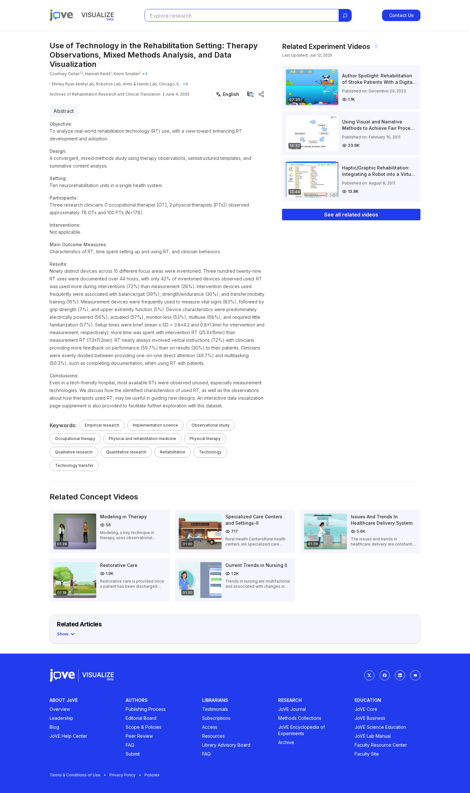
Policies (152, 775)
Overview (60, 709)
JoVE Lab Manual (373, 736)
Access (209, 727)
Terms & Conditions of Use (75, 775)
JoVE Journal (292, 709)
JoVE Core (366, 709)
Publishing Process (146, 709)
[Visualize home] (97, 15)
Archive (286, 742)
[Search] (345, 15)
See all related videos (351, 214)
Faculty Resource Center (381, 745)
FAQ (130, 745)
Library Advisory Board (226, 745)
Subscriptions (216, 718)
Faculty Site (367, 754)
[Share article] (261, 94)
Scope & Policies (143, 727)
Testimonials (215, 709)
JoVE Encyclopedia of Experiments (301, 730)
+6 (185, 84)
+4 (144, 73)
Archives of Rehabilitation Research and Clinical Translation (105, 94)
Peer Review (139, 736)
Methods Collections (299, 718)
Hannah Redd (97, 73)
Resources (213, 736)
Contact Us (401, 15)
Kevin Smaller (126, 73)
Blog (54, 727)
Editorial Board (141, 718)
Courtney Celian (65, 73)
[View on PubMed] (250, 94)
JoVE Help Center (68, 736)
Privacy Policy (122, 775)
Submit (133, 754)
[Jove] (61, 15)
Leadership (61, 718)
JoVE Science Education (380, 727)
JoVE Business (370, 718)
